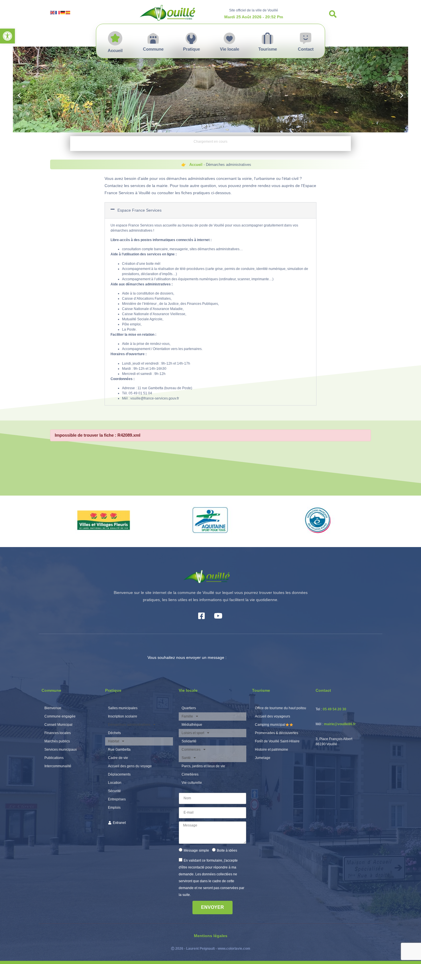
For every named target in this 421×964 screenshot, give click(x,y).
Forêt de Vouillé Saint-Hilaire (277, 741)
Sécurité (114, 791)
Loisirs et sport (193, 733)
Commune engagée (60, 716)
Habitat (113, 741)
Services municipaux (60, 750)
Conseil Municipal (58, 725)
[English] (52, 12)
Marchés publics (57, 741)
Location (114, 783)
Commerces (191, 750)
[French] (57, 12)
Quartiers (189, 708)
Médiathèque (192, 725)
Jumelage (262, 758)
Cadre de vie (118, 758)
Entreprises (117, 799)
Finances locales (57, 733)
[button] (7, 36)
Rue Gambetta (119, 750)
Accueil (195, 164)
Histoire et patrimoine (271, 750)
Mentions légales (210, 935)
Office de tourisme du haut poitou (280, 708)
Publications (54, 758)
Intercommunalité (57, 766)
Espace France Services (139, 210)
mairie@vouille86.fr (340, 724)
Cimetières (190, 774)
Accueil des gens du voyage (130, 766)
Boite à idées (227, 850)
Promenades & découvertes (276, 733)
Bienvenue (52, 708)
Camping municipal (270, 725)
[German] (63, 12)
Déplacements (119, 774)
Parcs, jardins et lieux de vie (203, 766)
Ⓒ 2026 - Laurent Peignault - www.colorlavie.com (210, 949)
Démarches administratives (129, 725)
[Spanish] (68, 12)
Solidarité (189, 741)
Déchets (114, 733)
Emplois (114, 808)
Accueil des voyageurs (272, 716)
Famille (187, 716)
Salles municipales (122, 708)
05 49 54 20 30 (334, 709)
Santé (186, 758)
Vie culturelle (192, 783)
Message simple (196, 850)
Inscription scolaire (122, 716)
